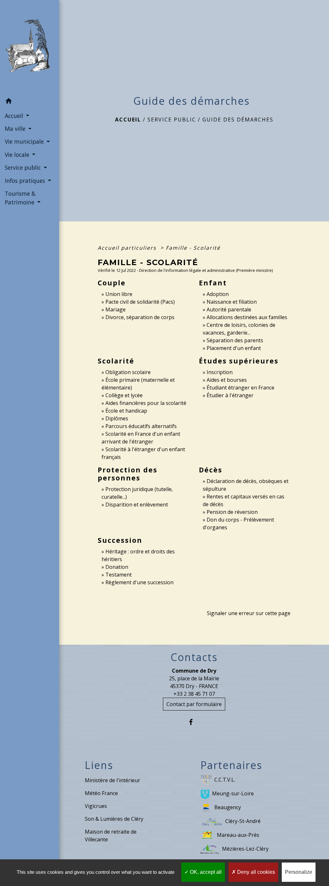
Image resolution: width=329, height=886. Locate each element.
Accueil (128, 119)
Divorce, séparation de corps (139, 317)
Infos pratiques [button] (26, 180)
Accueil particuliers (128, 247)
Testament (118, 574)
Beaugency (227, 807)
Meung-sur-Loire (233, 793)
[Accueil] (29, 47)
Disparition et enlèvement (136, 504)
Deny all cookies (255, 872)
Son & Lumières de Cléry (114, 818)
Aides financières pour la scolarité (145, 403)
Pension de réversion (232, 511)
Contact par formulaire (194, 704)
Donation (116, 566)
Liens (99, 765)
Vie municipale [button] (25, 141)
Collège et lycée (124, 395)
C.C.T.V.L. (224, 779)
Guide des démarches (237, 119)
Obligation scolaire (128, 372)
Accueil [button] (15, 116)
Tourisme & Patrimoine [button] (20, 198)
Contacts (194, 657)
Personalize (298, 872)
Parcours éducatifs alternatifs (141, 426)
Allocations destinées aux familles (247, 317)
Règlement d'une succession (139, 582)
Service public (171, 119)
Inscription (220, 372)
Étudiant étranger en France (240, 387)
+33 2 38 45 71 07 (194, 693)
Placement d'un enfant (234, 348)
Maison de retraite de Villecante (111, 835)
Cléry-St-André (243, 821)
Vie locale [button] (18, 154)
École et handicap (126, 410)
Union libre (118, 294)
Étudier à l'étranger (230, 395)
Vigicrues (96, 806)
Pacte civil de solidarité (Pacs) (140, 301)
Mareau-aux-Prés (238, 834)
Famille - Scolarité (193, 247)
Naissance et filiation (232, 301)
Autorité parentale (229, 309)
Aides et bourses (227, 379)
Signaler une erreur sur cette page (248, 613)
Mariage (115, 309)
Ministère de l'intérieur (112, 780)
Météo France (101, 793)
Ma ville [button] (16, 128)
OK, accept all (205, 872)
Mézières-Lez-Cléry (245, 848)
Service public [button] (23, 167)
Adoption (218, 294)
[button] (29, 102)
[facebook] (194, 722)
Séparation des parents (235, 340)
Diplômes (116, 418)
